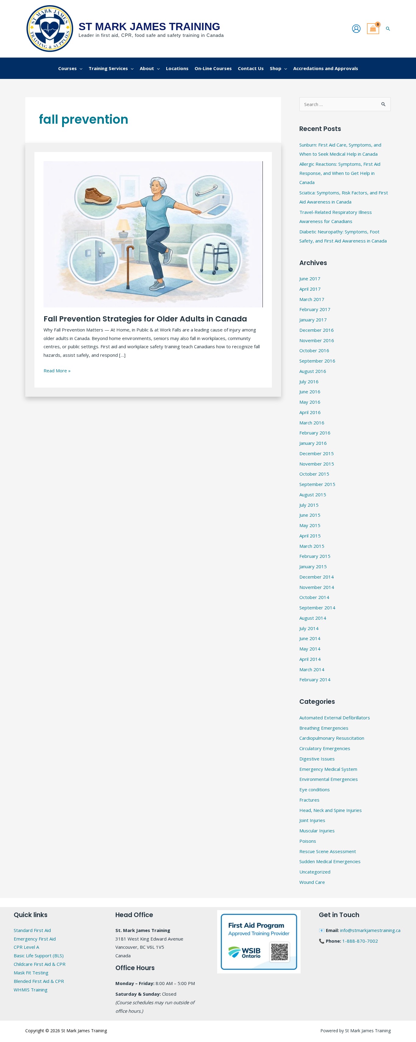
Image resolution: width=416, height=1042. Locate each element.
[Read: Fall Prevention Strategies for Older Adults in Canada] (153, 234)
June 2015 (309, 515)
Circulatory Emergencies (324, 748)
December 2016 (316, 330)
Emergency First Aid (35, 939)
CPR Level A (26, 947)
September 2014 (317, 607)
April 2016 (310, 412)
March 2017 (311, 299)
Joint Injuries (312, 820)
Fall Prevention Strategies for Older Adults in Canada (145, 319)
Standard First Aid (32, 930)
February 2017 (314, 309)
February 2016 (314, 433)
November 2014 (316, 587)
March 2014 (311, 669)
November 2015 (316, 464)
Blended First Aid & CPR (39, 981)
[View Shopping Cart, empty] (373, 28)
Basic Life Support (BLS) (39, 955)
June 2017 (309, 278)
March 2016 (311, 423)
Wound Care (312, 882)
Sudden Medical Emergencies (330, 861)
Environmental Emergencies (328, 779)
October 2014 (314, 597)
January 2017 (313, 320)
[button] (388, 28)
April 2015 (310, 536)
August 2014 (312, 618)
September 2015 (317, 484)
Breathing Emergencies (323, 728)
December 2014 (316, 577)
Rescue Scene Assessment (327, 851)
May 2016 (309, 402)
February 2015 (314, 556)
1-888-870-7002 (360, 941)
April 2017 (310, 289)
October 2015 (314, 474)
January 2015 (313, 566)
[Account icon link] (356, 28)
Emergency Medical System (328, 769)
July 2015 (309, 505)
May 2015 (309, 525)
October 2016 (314, 350)
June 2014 (309, 638)
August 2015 (312, 494)
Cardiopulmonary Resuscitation (331, 738)
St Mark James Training (149, 26)
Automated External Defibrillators (334, 717)
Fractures (309, 800)
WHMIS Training (31, 990)
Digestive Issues (317, 759)
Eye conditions (314, 789)
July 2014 (309, 628)
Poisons (307, 841)
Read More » (57, 370)
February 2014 (314, 679)
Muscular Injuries (317, 831)
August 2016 (312, 371)
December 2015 (316, 453)
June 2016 (309, 391)
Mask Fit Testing (31, 972)
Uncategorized (314, 872)
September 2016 (317, 361)
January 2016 (313, 443)
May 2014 (309, 649)
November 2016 (316, 340)
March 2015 (311, 546)
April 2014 (310, 659)
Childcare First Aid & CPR (39, 964)
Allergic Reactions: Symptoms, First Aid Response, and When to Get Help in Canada (339, 173)
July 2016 (309, 381)
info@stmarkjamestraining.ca (370, 930)
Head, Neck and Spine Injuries (330, 810)
